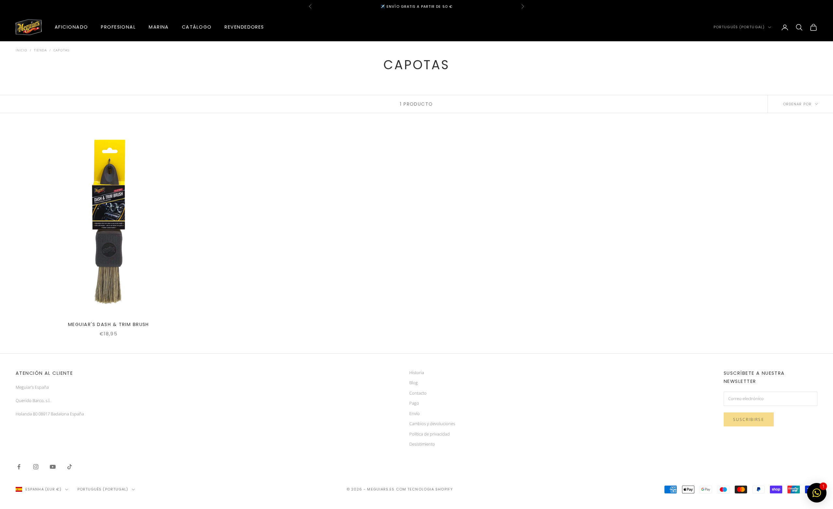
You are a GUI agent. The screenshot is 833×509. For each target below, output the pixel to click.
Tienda (40, 50)
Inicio (21, 50)
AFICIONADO (71, 27)
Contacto (418, 393)
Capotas (61, 50)
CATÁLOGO (197, 27)
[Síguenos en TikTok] (69, 466)
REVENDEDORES (244, 27)
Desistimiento (422, 444)
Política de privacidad (429, 434)
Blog (413, 382)
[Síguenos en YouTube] (52, 466)
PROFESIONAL (118, 27)
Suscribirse (748, 419)
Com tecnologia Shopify (424, 489)
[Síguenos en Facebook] (19, 466)
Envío (414, 413)
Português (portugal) (739, 27)
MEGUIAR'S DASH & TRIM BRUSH (108, 324)
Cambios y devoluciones (432, 423)
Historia (416, 372)
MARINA (159, 27)
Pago (414, 403)
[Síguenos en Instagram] (36, 466)
